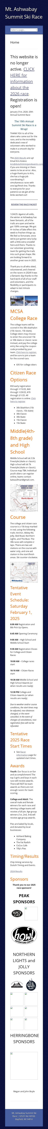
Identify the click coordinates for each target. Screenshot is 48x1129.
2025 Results (20, 158)
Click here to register (26, 352)
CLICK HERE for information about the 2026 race (22, 81)
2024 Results (16, 871)
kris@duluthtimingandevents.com (26, 164)
